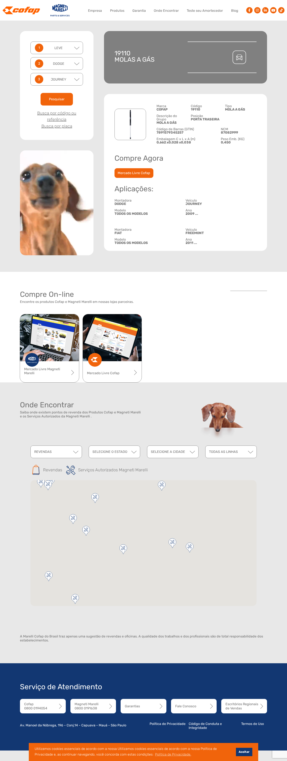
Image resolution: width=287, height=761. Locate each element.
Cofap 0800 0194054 (35, 706)
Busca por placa (56, 126)
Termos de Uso (252, 724)
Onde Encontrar (166, 11)
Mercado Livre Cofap (134, 173)
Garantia (139, 11)
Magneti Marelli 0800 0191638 (87, 706)
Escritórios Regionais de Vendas (241, 706)
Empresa (95, 11)
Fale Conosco (185, 706)
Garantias (132, 706)
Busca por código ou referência (56, 116)
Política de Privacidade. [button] (173, 754)
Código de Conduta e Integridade (205, 726)
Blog (234, 11)
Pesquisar (57, 99)
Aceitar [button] (244, 752)
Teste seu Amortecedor (205, 11)
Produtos (117, 11)
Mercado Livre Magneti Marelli (42, 371)
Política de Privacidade (168, 724)
